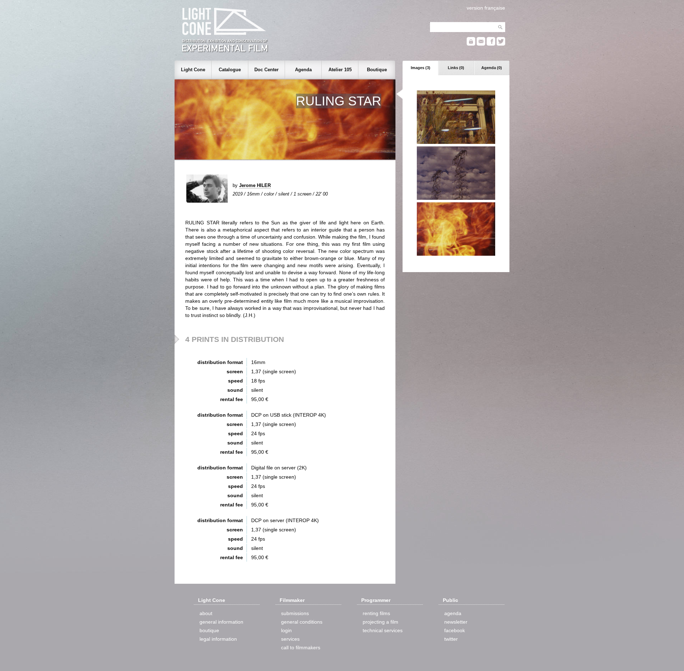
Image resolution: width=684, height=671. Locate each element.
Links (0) (456, 68)
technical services (383, 630)
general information (221, 622)
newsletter (455, 622)
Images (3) (420, 68)
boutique (209, 630)
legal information (218, 639)
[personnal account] (471, 44)
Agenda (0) (491, 68)
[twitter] (501, 44)
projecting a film (380, 622)
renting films (376, 613)
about (206, 613)
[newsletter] (481, 44)
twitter (451, 639)
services (290, 639)
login (286, 630)
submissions (295, 613)
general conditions (301, 622)
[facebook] (491, 44)
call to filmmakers (300, 647)
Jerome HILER (255, 185)
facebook (454, 630)
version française (486, 8)
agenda (452, 613)
